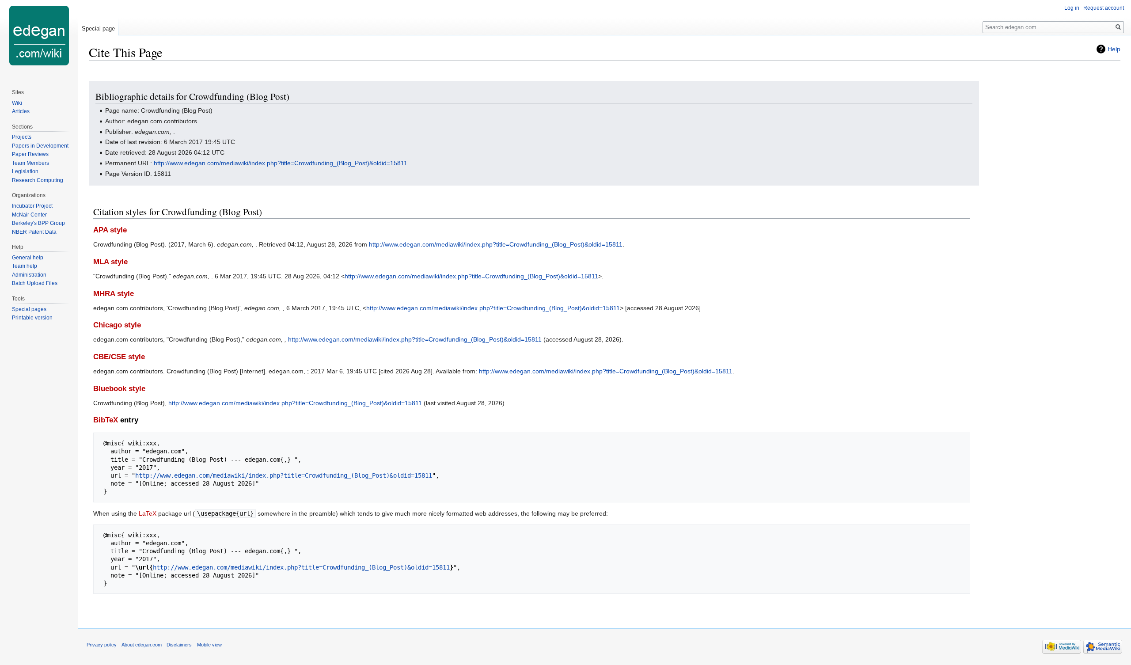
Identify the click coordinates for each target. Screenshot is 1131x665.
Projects (21, 137)
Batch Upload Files (34, 283)
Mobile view (209, 644)
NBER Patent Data (34, 232)
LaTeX (147, 513)
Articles (21, 111)
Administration (29, 275)
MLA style (110, 262)
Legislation (25, 171)
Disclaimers (179, 644)
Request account (1103, 8)
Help (1114, 49)
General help (27, 258)
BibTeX (105, 420)
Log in (1071, 8)
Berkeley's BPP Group (38, 223)
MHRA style (113, 293)
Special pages (29, 309)
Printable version (32, 318)
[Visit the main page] (39, 35)
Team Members (30, 163)
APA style (110, 230)
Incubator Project (32, 206)
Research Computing (37, 180)
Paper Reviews (30, 154)
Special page (98, 28)
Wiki (17, 103)
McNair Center (29, 215)
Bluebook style (119, 388)
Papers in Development (40, 146)
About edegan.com (141, 644)
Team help (24, 266)
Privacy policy (102, 644)
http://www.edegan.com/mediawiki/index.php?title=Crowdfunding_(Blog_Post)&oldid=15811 (280, 163)
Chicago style (117, 325)
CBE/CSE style (119, 357)
